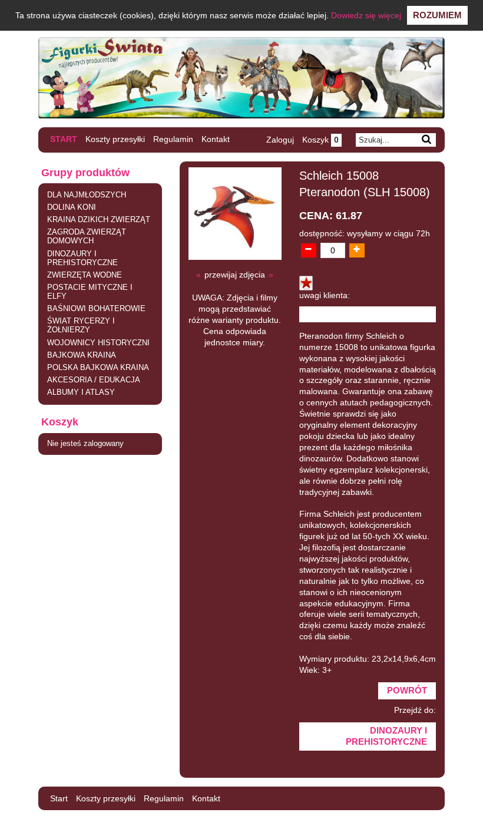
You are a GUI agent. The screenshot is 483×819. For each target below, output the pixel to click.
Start (63, 139)
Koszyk (320, 139)
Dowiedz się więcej (366, 15)
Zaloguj (280, 139)
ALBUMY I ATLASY (81, 392)
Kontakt (215, 139)
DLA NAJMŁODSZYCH (86, 195)
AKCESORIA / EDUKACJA (93, 380)
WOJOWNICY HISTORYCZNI (98, 343)
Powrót (407, 690)
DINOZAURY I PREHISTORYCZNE (82, 258)
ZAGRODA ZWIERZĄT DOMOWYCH (86, 236)
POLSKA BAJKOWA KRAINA (98, 368)
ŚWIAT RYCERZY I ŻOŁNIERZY (81, 325)
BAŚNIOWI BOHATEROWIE (96, 309)
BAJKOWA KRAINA (81, 355)
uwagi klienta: (324, 295)
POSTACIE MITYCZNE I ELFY (90, 291)
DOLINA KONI (71, 207)
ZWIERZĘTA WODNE (84, 275)
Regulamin (173, 139)
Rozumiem (437, 15)
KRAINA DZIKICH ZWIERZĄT (98, 220)
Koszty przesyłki (115, 139)
